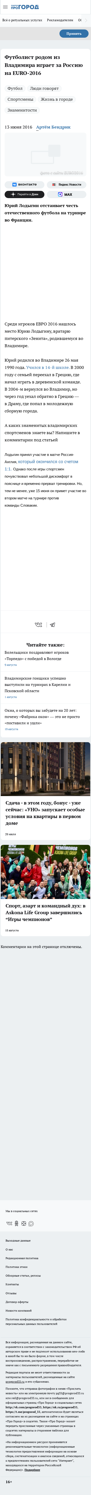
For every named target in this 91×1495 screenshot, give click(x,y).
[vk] (39, 624)
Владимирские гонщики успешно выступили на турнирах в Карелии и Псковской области (38, 687)
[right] (86, 20)
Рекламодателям (60, 20)
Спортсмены (20, 99)
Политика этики (16, 1267)
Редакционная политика (22, 1258)
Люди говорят (44, 88)
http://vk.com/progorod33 (23, 1407)
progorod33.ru (15, 1381)
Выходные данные (18, 1240)
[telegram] (54, 624)
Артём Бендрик (53, 127)
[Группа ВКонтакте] (24, 184)
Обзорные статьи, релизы (23, 1275)
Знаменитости (22, 110)
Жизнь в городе (57, 99)
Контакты (12, 1284)
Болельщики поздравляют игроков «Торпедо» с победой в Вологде (37, 658)
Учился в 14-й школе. (48, 367)
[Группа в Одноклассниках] (16, 1223)
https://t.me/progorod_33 (23, 1412)
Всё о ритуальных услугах (22, 20)
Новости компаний (19, 1310)
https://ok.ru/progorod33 (60, 1407)
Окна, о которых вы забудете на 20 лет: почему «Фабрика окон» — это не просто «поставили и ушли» (42, 719)
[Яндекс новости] (67, 184)
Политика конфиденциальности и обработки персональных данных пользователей (36, 1321)
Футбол (15, 88)
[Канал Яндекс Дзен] (24, 194)
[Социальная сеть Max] (67, 194)
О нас (9, 1249)
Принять (74, 33)
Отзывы (11, 1293)
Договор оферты (17, 1302)
